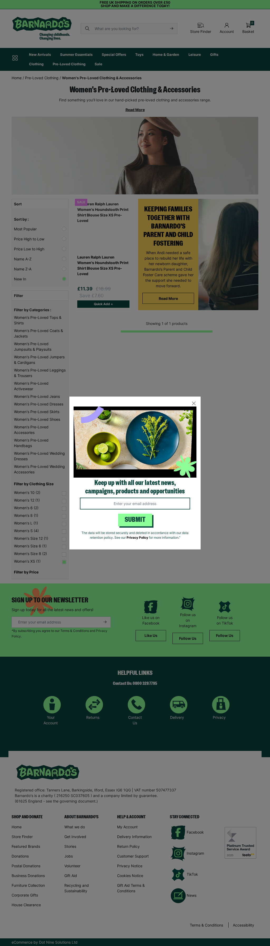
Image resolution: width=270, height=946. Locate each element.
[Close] (193, 403)
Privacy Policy (137, 537)
